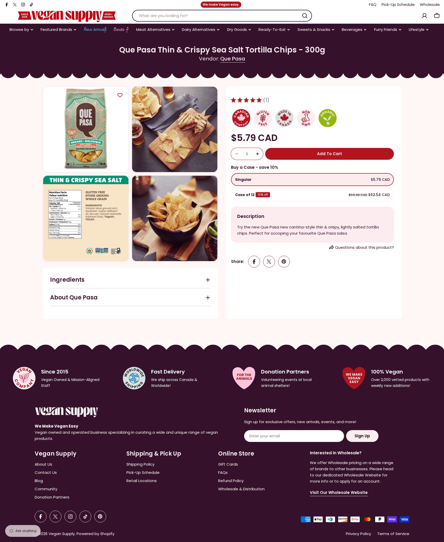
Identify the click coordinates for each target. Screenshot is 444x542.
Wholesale (430, 4)
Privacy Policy (358, 533)
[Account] (424, 16)
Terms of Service (393, 533)
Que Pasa (232, 58)
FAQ (372, 4)
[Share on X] (269, 262)
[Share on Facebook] (254, 262)
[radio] (312, 179)
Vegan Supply (62, 533)
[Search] (305, 16)
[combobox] (222, 16)
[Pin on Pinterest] (284, 262)
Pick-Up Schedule (398, 4)
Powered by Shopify (95, 533)
